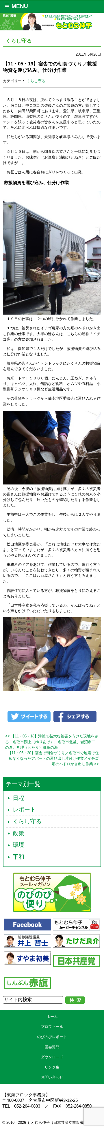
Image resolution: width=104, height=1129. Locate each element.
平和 (18, 856)
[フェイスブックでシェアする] (75, 716)
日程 (18, 798)
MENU (20, 6)
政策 (18, 833)
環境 (18, 845)
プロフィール (52, 1027)
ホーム (52, 1016)
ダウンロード (52, 1057)
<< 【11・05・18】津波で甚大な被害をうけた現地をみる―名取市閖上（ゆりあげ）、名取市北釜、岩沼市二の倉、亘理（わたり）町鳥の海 (51, 741)
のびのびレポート (52, 1037)
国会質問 (52, 1047)
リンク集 (52, 1067)
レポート (24, 809)
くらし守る (36, 81)
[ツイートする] (29, 716)
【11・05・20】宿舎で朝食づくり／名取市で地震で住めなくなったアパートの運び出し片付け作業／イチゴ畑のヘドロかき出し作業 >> (53, 758)
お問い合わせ (52, 1077)
